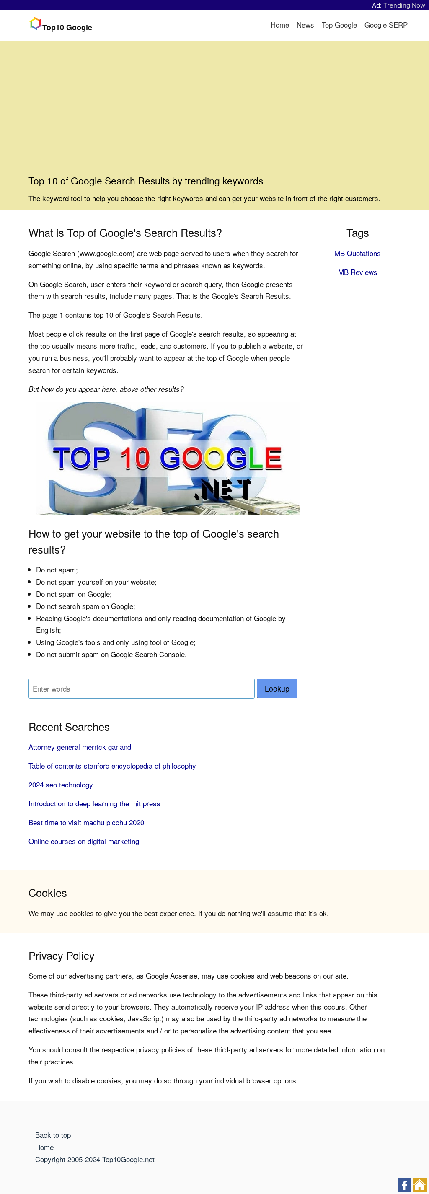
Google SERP (386, 24)
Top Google (339, 24)
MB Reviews (357, 272)
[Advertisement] (214, 111)
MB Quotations (357, 253)
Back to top (53, 1134)
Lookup (277, 688)
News (305, 24)
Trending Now (404, 5)
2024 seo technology (60, 784)
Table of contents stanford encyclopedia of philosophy (112, 765)
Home (280, 24)
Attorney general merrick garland (79, 746)
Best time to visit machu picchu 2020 (86, 822)
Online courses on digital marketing (83, 841)
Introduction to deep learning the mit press (94, 803)
